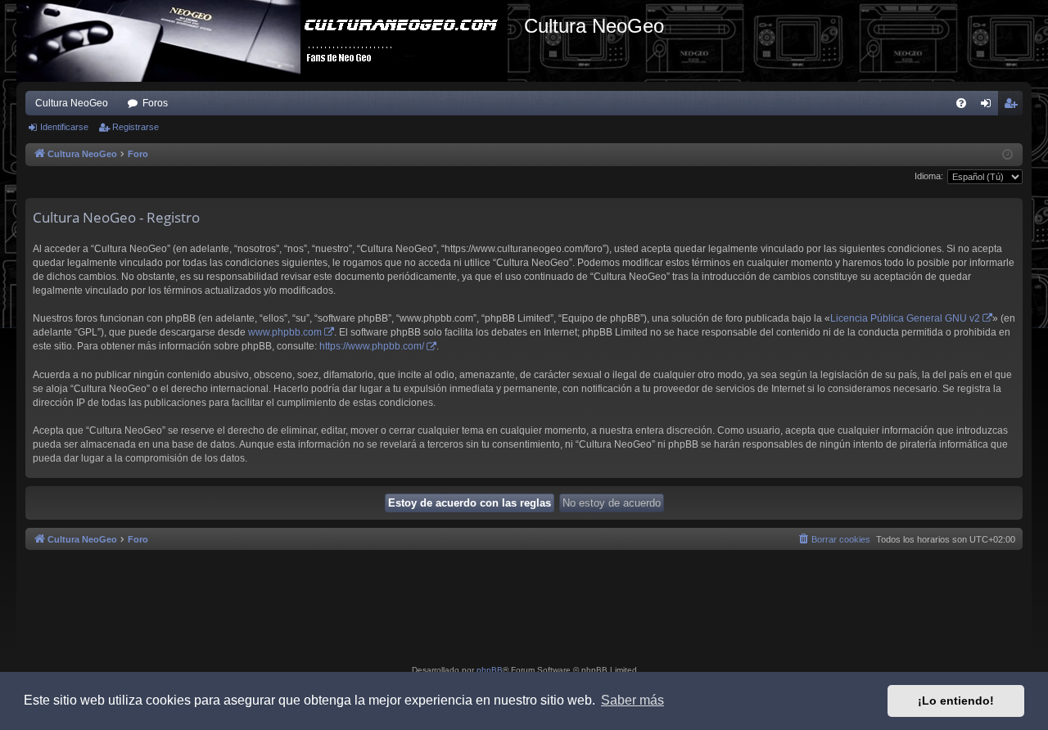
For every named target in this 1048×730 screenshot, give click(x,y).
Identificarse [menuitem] (989, 106)
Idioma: (929, 176)
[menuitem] (961, 103)
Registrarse (135, 127)
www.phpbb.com (285, 332)
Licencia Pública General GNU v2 (905, 318)
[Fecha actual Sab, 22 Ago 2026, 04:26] (1007, 155)
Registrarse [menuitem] (1014, 106)
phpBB (490, 669)
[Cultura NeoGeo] (270, 41)
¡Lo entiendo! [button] (956, 700)
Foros (155, 103)
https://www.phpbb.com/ (371, 346)
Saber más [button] (632, 700)
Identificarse (64, 127)
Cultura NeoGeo (71, 103)
